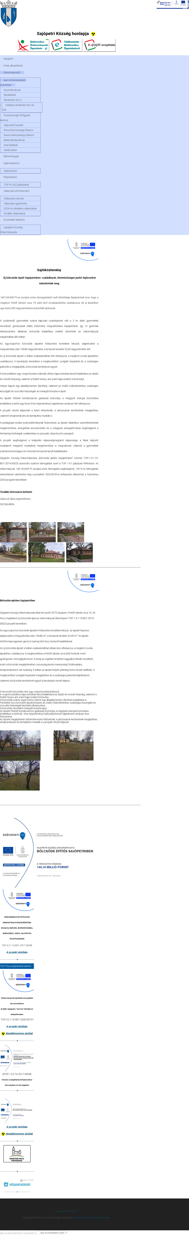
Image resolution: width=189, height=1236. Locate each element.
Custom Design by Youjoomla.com (91, 1217)
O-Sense (31, 1180)
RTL (70, 1211)
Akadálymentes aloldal (19, 1033)
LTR (75, 1211)
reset (63, 1211)
